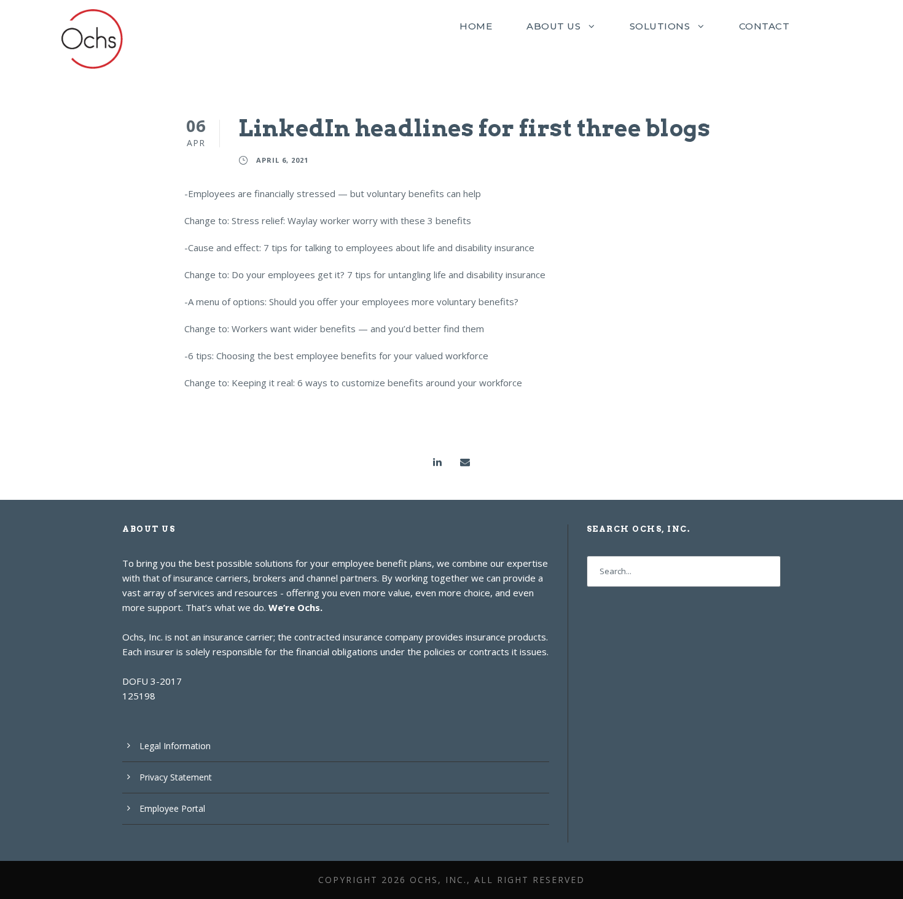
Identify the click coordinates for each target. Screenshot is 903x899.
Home (475, 26)
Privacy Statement (175, 777)
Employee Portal (172, 808)
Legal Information (175, 746)
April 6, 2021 (282, 160)
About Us (553, 26)
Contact (764, 26)
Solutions (660, 26)
